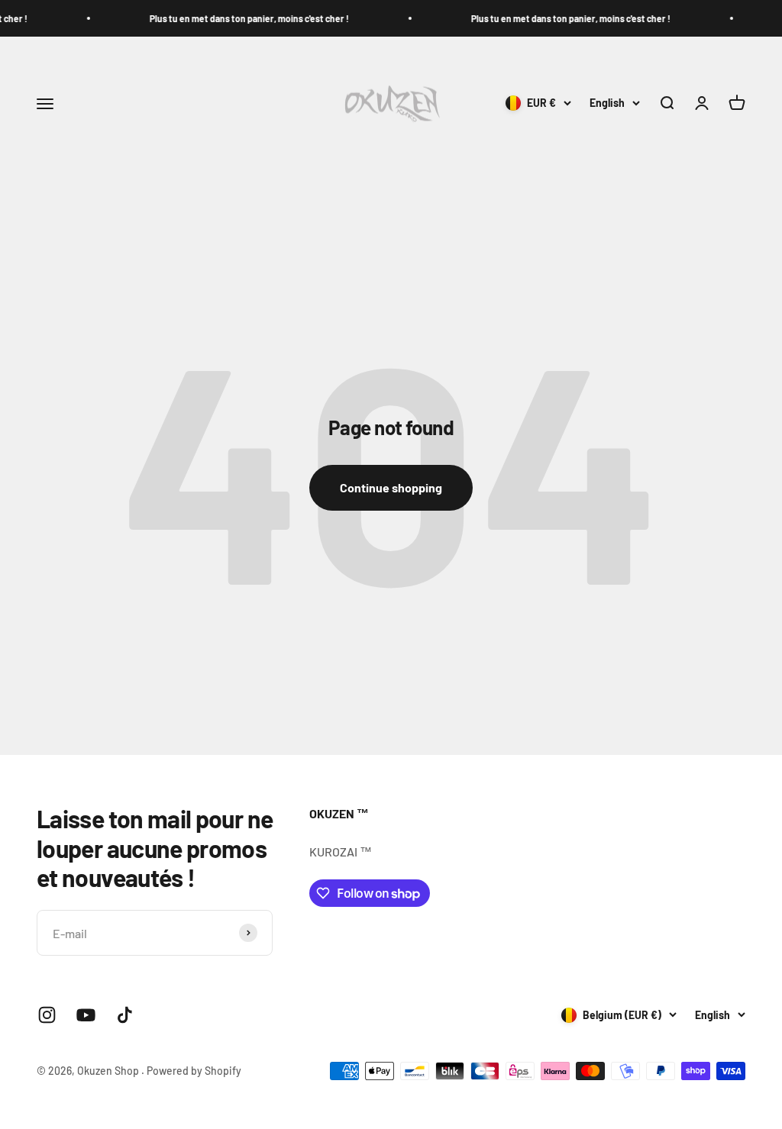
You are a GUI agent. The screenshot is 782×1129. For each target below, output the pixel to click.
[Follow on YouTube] (86, 1015)
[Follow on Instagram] (47, 1015)
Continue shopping (391, 487)
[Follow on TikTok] (125, 1015)
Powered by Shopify (194, 1070)
